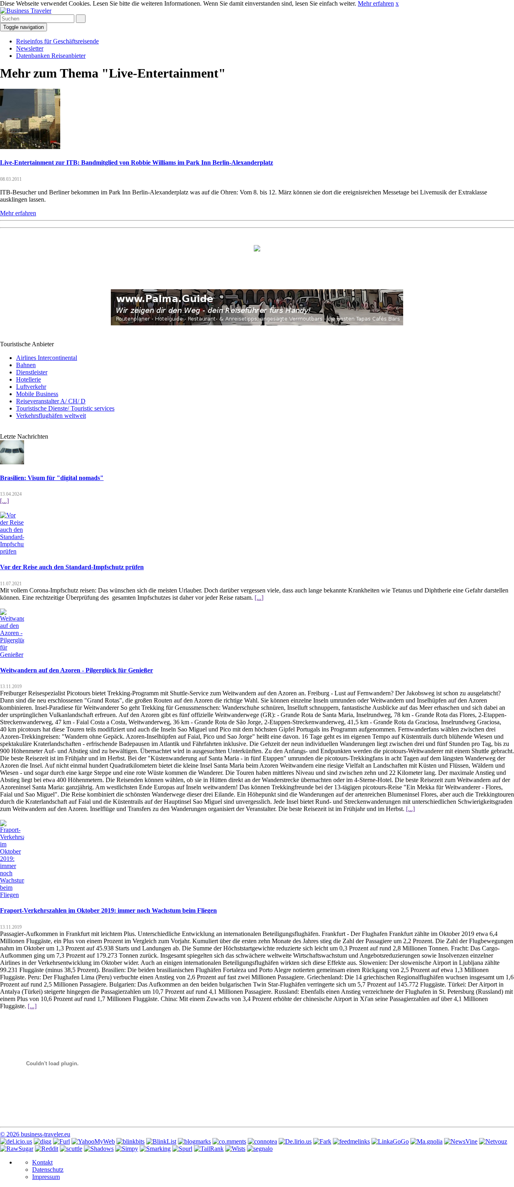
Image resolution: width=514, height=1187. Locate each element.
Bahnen (26, 365)
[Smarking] (155, 1148)
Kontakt (42, 1162)
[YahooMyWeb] (93, 1141)
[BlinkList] (161, 1141)
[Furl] (61, 1141)
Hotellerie (28, 379)
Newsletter (29, 48)
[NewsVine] (460, 1141)
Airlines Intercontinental (46, 357)
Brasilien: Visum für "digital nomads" (52, 477)
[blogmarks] (194, 1141)
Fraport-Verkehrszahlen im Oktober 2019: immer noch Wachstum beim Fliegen (108, 910)
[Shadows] (99, 1148)
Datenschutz (47, 1169)
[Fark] (322, 1141)
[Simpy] (126, 1148)
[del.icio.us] (16, 1141)
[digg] (42, 1141)
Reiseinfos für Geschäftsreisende (57, 41)
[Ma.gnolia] (426, 1141)
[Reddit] (46, 1148)
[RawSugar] (16, 1148)
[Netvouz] (493, 1141)
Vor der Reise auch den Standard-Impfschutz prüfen (72, 567)
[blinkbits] (130, 1141)
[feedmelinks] (351, 1141)
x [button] (397, 3)
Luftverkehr (31, 386)
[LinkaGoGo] (390, 1141)
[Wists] (235, 1148)
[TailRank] (209, 1148)
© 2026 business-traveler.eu (35, 1134)
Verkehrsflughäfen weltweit (51, 415)
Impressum (46, 1176)
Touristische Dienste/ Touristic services (65, 408)
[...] (4, 500)
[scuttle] (71, 1148)
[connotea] (262, 1141)
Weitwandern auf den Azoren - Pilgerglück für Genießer (76, 670)
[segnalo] (260, 1148)
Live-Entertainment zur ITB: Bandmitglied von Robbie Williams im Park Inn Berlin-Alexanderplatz (136, 162)
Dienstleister (31, 372)
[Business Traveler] (25, 10)
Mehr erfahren (376, 3)
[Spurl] (182, 1148)
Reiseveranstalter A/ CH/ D (51, 401)
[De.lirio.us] (295, 1141)
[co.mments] (229, 1141)
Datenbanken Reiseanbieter (51, 55)
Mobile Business (37, 393)
